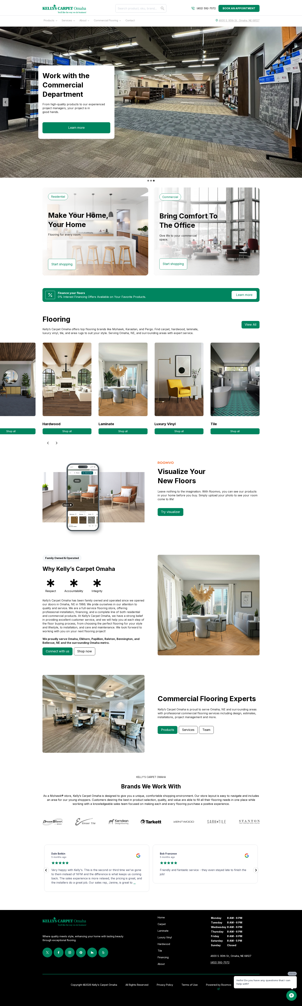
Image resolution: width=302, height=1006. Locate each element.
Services (67, 20)
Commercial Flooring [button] (106, 20)
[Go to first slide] (296, 102)
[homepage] (64, 9)
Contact (130, 20)
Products (49, 20)
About (83, 20)
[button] (57, 651)
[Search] (162, 8)
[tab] (148, 181)
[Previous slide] (5, 102)
